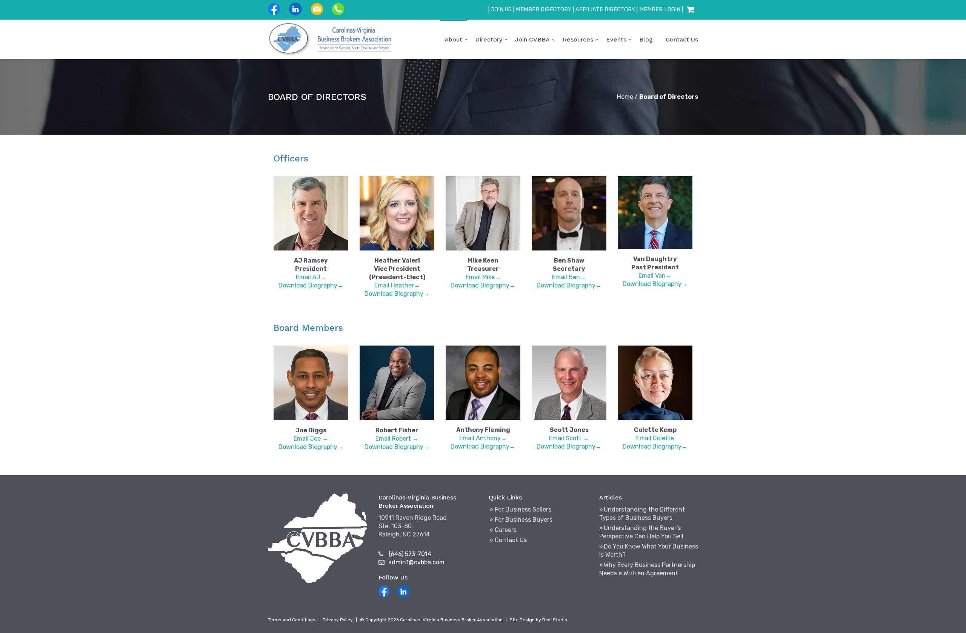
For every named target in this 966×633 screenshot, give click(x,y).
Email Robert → (396, 438)
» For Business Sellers (520, 509)
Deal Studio (554, 619)
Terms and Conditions (291, 619)
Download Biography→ (310, 285)
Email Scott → (569, 438)
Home (625, 96)
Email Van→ (655, 275)
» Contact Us (508, 540)
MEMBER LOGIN (659, 9)
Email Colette (655, 438)
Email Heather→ (397, 285)
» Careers (503, 529)
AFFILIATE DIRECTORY (605, 9)
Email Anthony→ (483, 438)
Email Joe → (311, 438)
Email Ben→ (569, 277)
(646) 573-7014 (410, 554)
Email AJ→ (311, 277)
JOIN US (501, 9)
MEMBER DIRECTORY (543, 9)
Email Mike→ (483, 277)
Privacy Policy (338, 619)
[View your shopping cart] (690, 10)
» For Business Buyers (520, 519)
